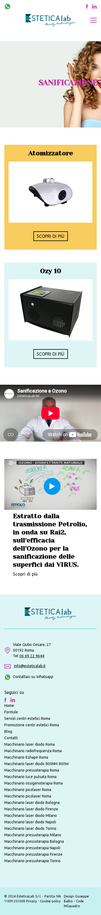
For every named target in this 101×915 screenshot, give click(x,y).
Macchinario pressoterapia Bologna (34, 841)
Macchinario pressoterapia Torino (32, 861)
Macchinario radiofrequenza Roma (33, 751)
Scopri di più (25, 574)
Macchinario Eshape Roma (26, 757)
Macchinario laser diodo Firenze (31, 809)
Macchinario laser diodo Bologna (32, 802)
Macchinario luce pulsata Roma (30, 777)
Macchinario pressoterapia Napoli (32, 848)
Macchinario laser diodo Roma (29, 744)
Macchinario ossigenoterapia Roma (33, 783)
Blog (8, 731)
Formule (11, 712)
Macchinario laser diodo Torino (30, 828)
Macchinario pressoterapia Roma (31, 770)
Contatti (11, 738)
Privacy (32, 901)
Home (9, 705)
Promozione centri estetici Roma (31, 725)
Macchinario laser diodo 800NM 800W (36, 764)
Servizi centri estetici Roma (27, 718)
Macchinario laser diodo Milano (30, 815)
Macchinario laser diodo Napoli (30, 822)
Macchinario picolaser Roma (27, 789)
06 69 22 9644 (31, 656)
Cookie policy (50, 901)
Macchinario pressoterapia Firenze (33, 854)
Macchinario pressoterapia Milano (32, 835)
